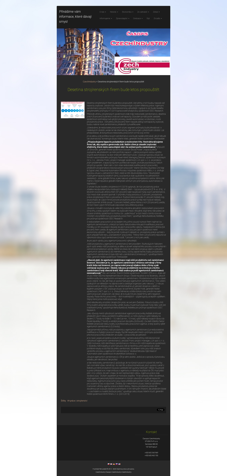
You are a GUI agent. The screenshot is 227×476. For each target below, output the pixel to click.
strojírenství (82, 401)
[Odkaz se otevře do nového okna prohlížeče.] (73, 110)
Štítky (63, 401)
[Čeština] (108, 464)
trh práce (71, 401)
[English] (111, 464)
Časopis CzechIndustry (113, 472)
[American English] (119, 464)
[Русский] (117, 464)
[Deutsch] (114, 464)
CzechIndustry (89, 81)
